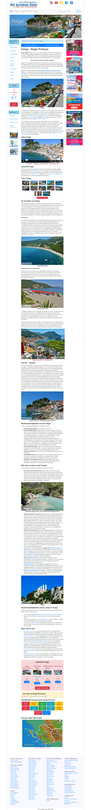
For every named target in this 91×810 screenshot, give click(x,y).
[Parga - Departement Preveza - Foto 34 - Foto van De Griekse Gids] (51, 188)
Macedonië (13, 794)
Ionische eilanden (15, 802)
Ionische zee (30, 117)
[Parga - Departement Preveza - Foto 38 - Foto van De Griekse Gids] (42, 188)
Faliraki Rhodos (50, 771)
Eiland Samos (14, 782)
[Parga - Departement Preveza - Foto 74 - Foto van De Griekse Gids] (46, 193)
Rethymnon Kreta (50, 791)
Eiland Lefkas (14, 774)
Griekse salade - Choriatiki (71, 773)
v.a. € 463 (47, 682)
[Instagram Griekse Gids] (61, 2)
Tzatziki (66, 778)
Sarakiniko (12, 72)
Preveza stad (13, 69)
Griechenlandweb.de (69, 792)
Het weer (35, 11)
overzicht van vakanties (53, 174)
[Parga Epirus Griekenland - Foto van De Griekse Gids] (51, 182)
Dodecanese (14, 800)
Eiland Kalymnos (33, 781)
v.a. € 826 (27, 682)
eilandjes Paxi (45, 115)
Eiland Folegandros (33, 773)
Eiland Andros (32, 765)
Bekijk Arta (12, 115)
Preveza (36, 41)
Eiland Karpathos (15, 768)
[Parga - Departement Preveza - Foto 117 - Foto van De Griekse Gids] (42, 182)
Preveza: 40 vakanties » (52, 45)
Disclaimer (67, 800)
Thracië (12, 797)
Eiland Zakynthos (15, 787)
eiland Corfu (35, 115)
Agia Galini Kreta (50, 760)
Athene (48, 763)
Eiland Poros (32, 792)
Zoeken (79, 11)
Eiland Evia (31, 771)
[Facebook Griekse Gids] (66, 2)
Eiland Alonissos (33, 762)
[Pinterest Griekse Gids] (71, 2)
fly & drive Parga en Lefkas (32, 174)
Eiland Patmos (32, 791)
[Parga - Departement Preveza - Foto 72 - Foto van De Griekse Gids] (59, 182)
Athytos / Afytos (50, 765)
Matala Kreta (49, 781)
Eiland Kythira (32, 786)
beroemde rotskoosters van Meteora (48, 614)
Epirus (31, 41)
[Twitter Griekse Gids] (51, 2)
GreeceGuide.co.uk (69, 791)
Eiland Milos (32, 789)
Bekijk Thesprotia (12, 126)
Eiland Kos (13, 771)
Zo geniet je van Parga (29, 649)
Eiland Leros (32, 787)
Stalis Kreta (49, 794)
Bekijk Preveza (13, 122)
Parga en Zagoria (12, 64)
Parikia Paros (49, 789)
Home (11, 11)
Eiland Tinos (32, 799)
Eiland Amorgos (33, 763)
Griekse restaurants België (71, 760)
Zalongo (12, 78)
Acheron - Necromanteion (14, 46)
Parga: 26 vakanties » (31, 45)
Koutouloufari (49, 779)
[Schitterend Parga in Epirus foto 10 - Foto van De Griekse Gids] (38, 193)
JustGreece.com (68, 789)
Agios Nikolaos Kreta (51, 762)
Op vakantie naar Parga (30, 631)
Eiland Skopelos (33, 794)
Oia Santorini (49, 774)
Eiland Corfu (14, 766)
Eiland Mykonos (15, 776)
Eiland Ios (31, 778)
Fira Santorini (49, 773)
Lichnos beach (13, 54)
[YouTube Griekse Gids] (56, 2)
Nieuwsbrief (67, 803)
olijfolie (45, 435)
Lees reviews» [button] (14, 104)
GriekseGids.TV (68, 787)
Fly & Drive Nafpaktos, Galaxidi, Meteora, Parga (36, 642)
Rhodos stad (49, 792)
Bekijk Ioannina (13, 119)
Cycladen (13, 799)
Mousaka (66, 776)
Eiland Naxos (14, 778)
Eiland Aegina (32, 760)
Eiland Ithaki (32, 779)
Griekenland (25, 41)
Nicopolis (12, 57)
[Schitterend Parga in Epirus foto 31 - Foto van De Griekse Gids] (59, 188)
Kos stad (48, 778)
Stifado (66, 774)
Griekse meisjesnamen (70, 768)
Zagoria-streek (45, 128)
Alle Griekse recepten (69, 781)
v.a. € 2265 (37, 683)
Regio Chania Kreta (51, 768)
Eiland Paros (14, 779)
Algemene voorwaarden (70, 802)
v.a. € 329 (58, 682)
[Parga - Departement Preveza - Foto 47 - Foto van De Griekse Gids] (34, 188)
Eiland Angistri (32, 766)
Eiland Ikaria (32, 776)
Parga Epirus (49, 787)
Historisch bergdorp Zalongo (31, 570)
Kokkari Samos (50, 776)
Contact (66, 797)
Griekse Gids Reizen (39, 170)
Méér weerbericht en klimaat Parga (37, 696)
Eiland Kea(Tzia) (33, 784)
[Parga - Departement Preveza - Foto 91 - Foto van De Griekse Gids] (26, 182)
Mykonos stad (50, 782)
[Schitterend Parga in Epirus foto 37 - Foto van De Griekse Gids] (26, 188)
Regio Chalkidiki (50, 766)
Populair (17, 11)
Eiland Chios (32, 770)
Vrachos (12, 75)
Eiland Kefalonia (15, 770)
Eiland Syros (32, 797)
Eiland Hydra (32, 774)
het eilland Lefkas (40, 118)
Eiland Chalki (32, 768)
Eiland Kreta (14, 773)
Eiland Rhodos (14, 781)
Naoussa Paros (50, 784)
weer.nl (26, 696)
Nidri (47, 786)
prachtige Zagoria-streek (32, 622)
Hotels (48, 800)
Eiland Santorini (14, 784)
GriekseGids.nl (68, 786)
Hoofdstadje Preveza (29, 564)
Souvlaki (66, 779)
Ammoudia (12, 50)
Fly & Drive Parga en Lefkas (31, 636)
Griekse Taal (67, 762)
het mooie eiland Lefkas (43, 619)
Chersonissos (49, 770)
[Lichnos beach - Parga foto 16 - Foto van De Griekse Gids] (34, 182)
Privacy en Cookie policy (70, 799)
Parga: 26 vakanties (42, 688)
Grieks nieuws (67, 763)
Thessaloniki (49, 795)
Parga (11, 60)
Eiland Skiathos (14, 786)
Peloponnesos (14, 792)
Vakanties (23, 11)
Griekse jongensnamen (70, 766)
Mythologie (67, 765)
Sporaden (13, 803)
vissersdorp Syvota (32, 557)
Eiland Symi (31, 795)
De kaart (29, 11)
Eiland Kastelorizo (33, 782)
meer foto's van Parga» (42, 197)
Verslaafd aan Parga (29, 653)
